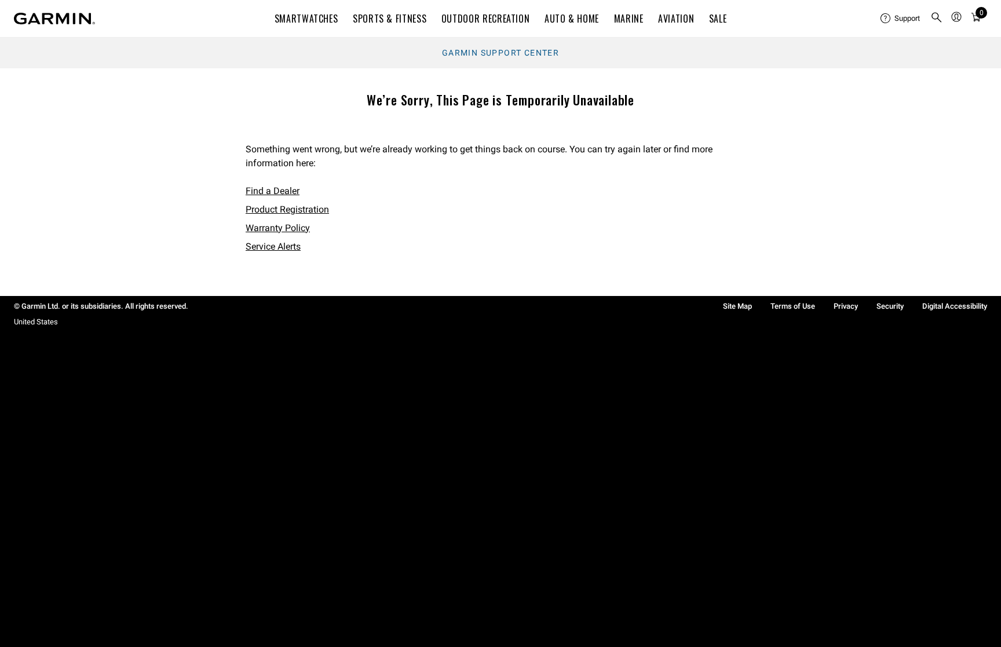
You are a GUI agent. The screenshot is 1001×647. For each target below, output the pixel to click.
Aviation (676, 18)
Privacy (846, 306)
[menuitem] (901, 18)
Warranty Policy (278, 227)
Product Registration (287, 209)
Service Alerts (273, 246)
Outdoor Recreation (485, 18)
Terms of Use (792, 306)
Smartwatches (306, 18)
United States (36, 321)
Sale (718, 18)
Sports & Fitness (389, 18)
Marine (629, 18)
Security (890, 306)
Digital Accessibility (954, 306)
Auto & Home (572, 18)
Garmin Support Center (500, 52)
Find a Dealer (272, 190)
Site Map (737, 306)
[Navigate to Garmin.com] (54, 18)
